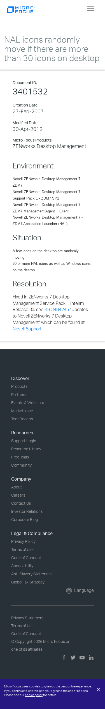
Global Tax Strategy (28, 582)
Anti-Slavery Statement (31, 573)
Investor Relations (27, 511)
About (16, 487)
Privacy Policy (23, 541)
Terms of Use (22, 549)
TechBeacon (22, 418)
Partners (18, 394)
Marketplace (22, 410)
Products (19, 386)
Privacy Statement (27, 617)
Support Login (23, 440)
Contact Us (21, 503)
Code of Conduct (26, 557)
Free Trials (20, 457)
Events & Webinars (27, 402)
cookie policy (34, 695)
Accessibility (22, 565)
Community (21, 465)
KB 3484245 (57, 309)
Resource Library (26, 448)
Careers (18, 495)
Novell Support (27, 329)
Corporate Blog (24, 519)
